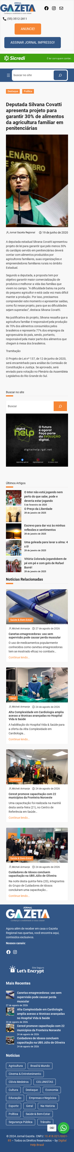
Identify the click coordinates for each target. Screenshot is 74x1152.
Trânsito (45, 1122)
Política (28, 91)
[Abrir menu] (8, 75)
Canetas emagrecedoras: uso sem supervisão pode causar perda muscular (35, 635)
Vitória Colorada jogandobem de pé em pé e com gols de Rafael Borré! (45, 563)
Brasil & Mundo (40, 1065)
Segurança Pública (20, 1122)
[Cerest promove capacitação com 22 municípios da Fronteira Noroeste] (10, 1028)
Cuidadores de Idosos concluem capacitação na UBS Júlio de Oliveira (33, 874)
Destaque (13, 91)
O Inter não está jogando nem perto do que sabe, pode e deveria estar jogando (43, 496)
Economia (51, 1090)
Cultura (13, 1090)
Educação (15, 1098)
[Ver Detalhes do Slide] (37, 58)
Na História (47, 1106)
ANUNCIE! (28, 29)
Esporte (13, 1106)
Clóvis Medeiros (19, 1081)
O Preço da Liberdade (38, 508)
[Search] (60, 75)
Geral (13, 698)
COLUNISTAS (44, 1081)
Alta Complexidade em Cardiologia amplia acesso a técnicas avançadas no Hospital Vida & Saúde (36, 715)
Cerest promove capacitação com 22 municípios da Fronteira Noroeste (32, 795)
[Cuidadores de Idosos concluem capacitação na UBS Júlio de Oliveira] (10, 1041)
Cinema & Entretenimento (25, 1073)
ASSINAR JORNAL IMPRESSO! (32, 42)
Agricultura (16, 1065)
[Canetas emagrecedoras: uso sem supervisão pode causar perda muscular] (10, 995)
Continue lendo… (19, 657)
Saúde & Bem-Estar (21, 619)
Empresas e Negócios (42, 1098)
